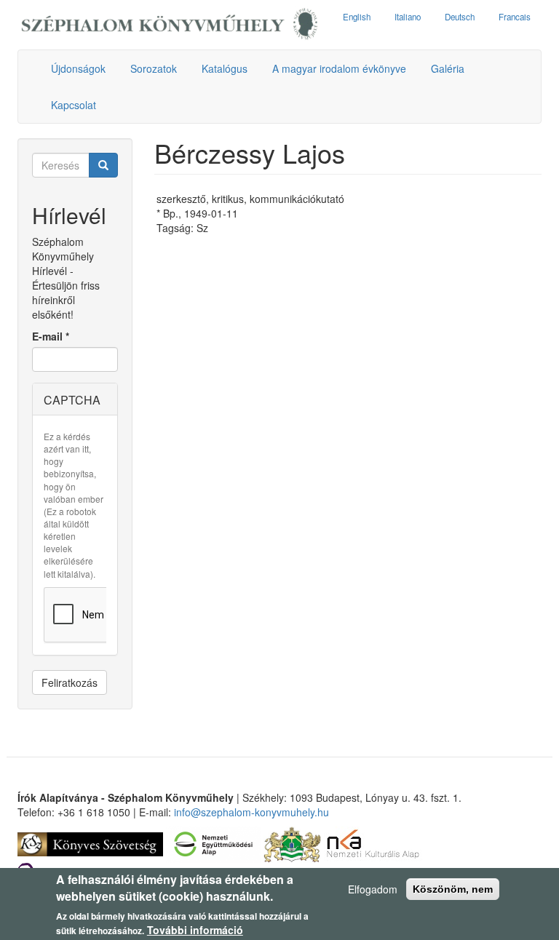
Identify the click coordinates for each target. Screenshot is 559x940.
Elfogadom (372, 889)
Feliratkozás (69, 682)
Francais (515, 17)
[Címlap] (169, 25)
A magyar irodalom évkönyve (339, 68)
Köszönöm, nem (453, 889)
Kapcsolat (73, 104)
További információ (195, 930)
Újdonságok (78, 68)
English (356, 17)
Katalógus (224, 68)
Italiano (408, 17)
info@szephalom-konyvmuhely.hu (251, 812)
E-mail (50, 336)
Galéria (447, 68)
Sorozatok (153, 68)
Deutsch (460, 17)
